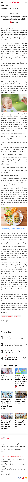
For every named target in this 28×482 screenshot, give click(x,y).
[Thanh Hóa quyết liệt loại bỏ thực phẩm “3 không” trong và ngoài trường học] (7, 416)
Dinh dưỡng (4, 8)
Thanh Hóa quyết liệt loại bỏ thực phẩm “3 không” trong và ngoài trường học (6, 424)
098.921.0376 (9, 474)
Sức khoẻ (4, 6)
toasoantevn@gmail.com (9, 473)
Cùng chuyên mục (9, 365)
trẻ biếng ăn (17, 316)
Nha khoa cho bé (13, 8)
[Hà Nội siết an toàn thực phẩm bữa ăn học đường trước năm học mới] (21, 394)
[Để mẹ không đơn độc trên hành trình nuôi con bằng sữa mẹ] (21, 416)
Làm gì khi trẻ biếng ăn (7, 316)
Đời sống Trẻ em (9, 342)
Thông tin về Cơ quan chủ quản (16, 456)
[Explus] (14, 324)
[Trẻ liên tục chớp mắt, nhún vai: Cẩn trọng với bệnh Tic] (7, 371)
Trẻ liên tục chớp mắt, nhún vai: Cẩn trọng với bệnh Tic (6, 377)
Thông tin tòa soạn (5, 456)
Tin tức (7, 335)
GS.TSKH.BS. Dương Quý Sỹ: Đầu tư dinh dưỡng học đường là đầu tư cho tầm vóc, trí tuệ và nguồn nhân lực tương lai (21, 380)
